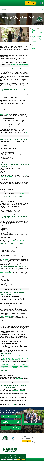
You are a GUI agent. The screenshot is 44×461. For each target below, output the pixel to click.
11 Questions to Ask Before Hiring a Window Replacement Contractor (15, 355)
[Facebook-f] (41, 3)
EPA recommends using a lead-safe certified (15, 240)
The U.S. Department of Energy (6, 316)
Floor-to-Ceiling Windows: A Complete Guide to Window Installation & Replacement (34, 39)
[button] (42, 9)
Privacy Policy (34, 442)
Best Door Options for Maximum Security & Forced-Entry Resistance (41, 38)
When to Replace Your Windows (8, 357)
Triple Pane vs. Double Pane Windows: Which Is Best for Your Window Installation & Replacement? (41, 31)
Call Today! (22, 193)
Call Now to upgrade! (21, 382)
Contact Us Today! (21, 289)
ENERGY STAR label (21, 71)
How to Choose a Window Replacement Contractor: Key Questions (34, 46)
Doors (33, 438)
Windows (33, 437)
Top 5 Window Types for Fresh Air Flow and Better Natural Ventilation (15, 358)
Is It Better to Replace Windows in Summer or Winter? (12, 359)
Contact (33, 441)
